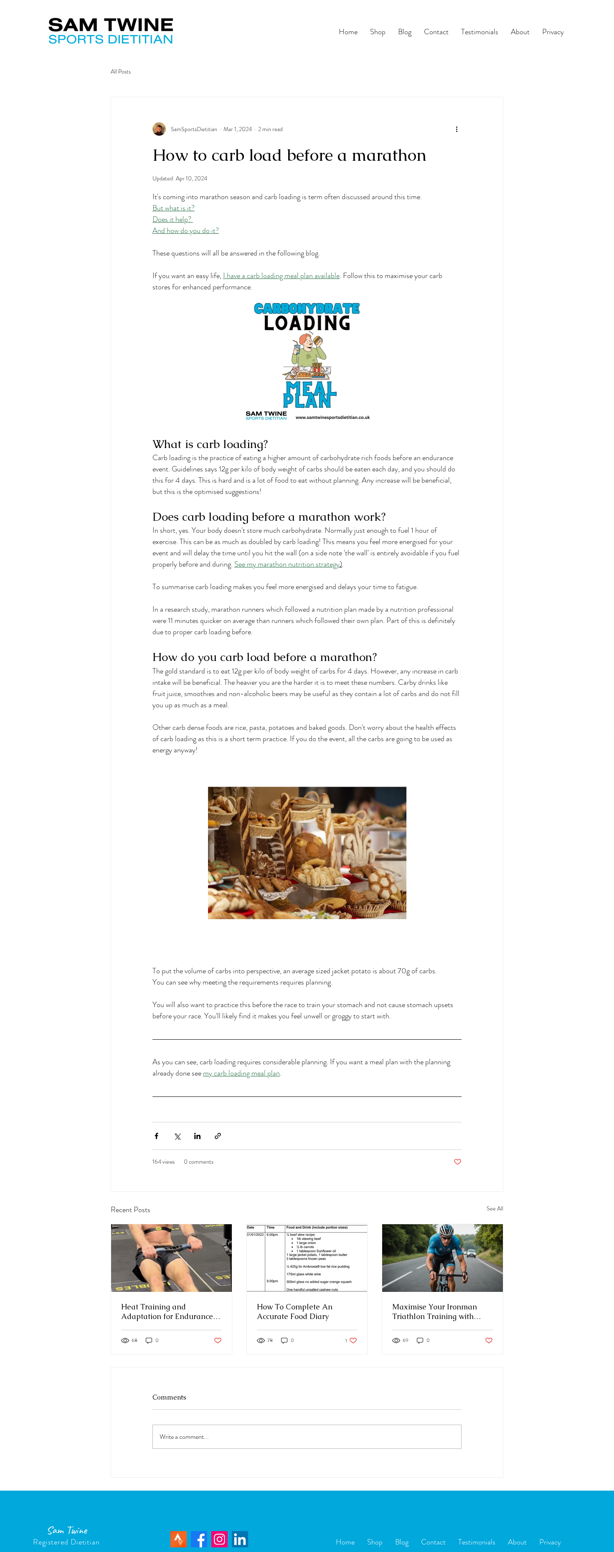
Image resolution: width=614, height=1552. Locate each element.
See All (495, 1208)
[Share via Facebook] (156, 1136)
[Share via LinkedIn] (197, 1136)
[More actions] (457, 129)
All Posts (121, 72)
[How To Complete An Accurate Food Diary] (307, 1258)
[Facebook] (563, 739)
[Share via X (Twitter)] (177, 1136)
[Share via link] (218, 1136)
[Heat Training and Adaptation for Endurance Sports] (171, 1258)
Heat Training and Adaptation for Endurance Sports (167, 1311)
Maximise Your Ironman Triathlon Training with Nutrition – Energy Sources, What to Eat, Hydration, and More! (441, 1311)
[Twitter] (576, 739)
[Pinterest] (590, 739)
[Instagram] (603, 739)
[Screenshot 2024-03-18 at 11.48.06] (178, 1539)
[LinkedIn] (240, 1539)
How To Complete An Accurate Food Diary (294, 1311)
